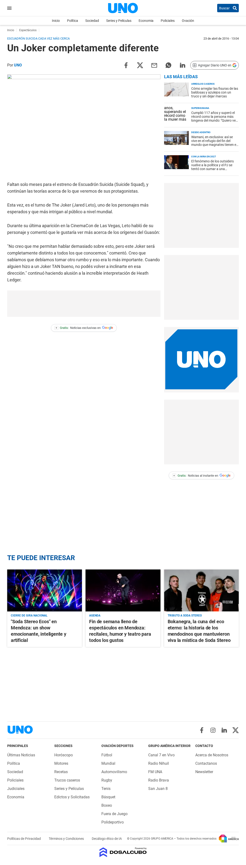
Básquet (108, 797)
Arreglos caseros (203, 84)
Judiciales (16, 788)
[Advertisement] (201, 215)
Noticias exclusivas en (78, 328)
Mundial (108, 763)
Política (72, 21)
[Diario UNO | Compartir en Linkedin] (182, 65)
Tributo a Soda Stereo (185, 615)
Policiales (168, 21)
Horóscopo (63, 755)
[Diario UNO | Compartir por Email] (154, 65)
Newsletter (204, 772)
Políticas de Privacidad (24, 839)
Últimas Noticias (21, 755)
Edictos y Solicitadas (72, 797)
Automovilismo (114, 772)
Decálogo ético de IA (107, 839)
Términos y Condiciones (67, 839)
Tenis (106, 788)
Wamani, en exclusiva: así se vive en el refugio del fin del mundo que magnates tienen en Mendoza (214, 142)
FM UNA (155, 772)
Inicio (56, 21)
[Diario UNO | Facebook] (201, 730)
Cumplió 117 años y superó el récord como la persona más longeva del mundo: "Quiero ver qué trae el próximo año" (214, 118)
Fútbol (106, 755)
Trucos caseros (67, 780)
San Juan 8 (158, 788)
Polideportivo (112, 822)
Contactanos (206, 763)
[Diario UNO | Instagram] (213, 730)
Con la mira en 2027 (203, 156)
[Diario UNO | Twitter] (235, 730)
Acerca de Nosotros (211, 755)
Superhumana (200, 108)
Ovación (188, 21)
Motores (61, 763)
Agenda (94, 615)
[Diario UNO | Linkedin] (224, 730)
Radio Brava (158, 780)
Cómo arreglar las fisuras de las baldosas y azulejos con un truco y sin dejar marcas (214, 92)
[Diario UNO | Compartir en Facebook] (126, 65)
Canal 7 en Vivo (161, 755)
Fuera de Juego (114, 814)
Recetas (61, 772)
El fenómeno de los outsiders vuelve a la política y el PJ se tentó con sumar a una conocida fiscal (212, 167)
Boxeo (106, 805)
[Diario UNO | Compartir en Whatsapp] (168, 65)
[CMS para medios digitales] (123, 852)
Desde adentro (200, 132)
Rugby (106, 780)
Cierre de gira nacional (29, 615)
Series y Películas (118, 21)
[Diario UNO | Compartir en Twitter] (140, 65)
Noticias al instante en (195, 475)
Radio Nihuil (158, 763)
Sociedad (92, 21)
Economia (146, 21)
